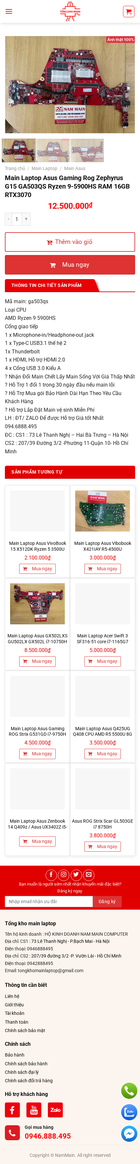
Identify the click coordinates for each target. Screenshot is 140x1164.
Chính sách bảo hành (26, 1063)
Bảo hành (14, 1055)
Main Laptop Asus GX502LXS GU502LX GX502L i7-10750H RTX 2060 (37, 641)
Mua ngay (41, 568)
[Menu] (9, 11)
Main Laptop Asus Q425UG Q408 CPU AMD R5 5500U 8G (102, 731)
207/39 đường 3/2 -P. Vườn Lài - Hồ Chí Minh (76, 955)
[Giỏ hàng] (128, 11)
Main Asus (74, 168)
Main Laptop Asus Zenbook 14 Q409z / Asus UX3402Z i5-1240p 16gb (37, 826)
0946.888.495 (48, 1136)
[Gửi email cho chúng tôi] (88, 875)
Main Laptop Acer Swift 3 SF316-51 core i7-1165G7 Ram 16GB (102, 641)
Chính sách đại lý (22, 1072)
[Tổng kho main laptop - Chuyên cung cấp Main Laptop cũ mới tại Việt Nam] (70, 11)
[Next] (124, 84)
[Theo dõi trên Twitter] (76, 875)
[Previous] (16, 84)
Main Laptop (44, 168)
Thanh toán (16, 1022)
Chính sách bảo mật (25, 1030)
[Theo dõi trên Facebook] (51, 875)
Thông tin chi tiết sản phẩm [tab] (46, 285)
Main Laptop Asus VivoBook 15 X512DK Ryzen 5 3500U (37, 546)
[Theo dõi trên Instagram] (63, 875)
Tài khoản (14, 1013)
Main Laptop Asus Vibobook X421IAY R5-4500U (102, 546)
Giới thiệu (14, 1004)
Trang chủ (15, 168)
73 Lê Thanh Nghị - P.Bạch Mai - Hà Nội (70, 941)
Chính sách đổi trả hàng (29, 1080)
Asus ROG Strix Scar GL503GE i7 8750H (102, 824)
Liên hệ (12, 996)
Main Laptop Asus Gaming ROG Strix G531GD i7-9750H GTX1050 (37, 734)
